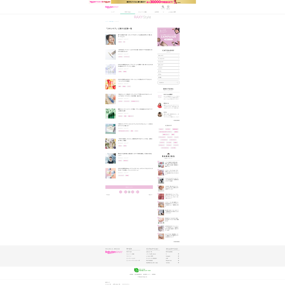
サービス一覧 (108, 284)
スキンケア (126, 39)
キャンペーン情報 (142, 12)
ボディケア (160, 65)
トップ (112, 12)
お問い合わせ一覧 (116, 284)
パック (136, 130)
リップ (176, 137)
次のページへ (129, 187)
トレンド (170, 137)
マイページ (128, 256)
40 (137, 192)
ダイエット (161, 145)
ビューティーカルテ (130, 258)
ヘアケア (160, 68)
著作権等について (146, 274)
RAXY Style (128, 12)
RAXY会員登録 (169, 251)
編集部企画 (175, 129)
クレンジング (126, 101)
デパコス (169, 145)
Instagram (168, 256)
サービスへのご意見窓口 (151, 258)
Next (150, 194)
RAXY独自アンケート (135, 101)
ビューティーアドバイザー (132, 260)
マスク (129, 86)
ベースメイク (161, 58)
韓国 (119, 86)
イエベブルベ (173, 139)
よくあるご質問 (172, 12)
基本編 (176, 131)
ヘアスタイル (164, 139)
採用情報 (153, 274)
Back (108, 194)
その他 (159, 77)
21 (125, 192)
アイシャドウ (162, 137)
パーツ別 (169, 142)
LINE (167, 258)
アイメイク (160, 61)
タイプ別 (173, 147)
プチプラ (162, 142)
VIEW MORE (176, 120)
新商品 (125, 71)
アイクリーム (126, 56)
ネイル (159, 71)
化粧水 (120, 71)
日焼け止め (126, 160)
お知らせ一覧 (149, 251)
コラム (159, 74)
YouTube (168, 262)
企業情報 (131, 274)
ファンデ (176, 145)
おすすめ (120, 56)
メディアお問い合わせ (151, 254)
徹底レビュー (131, 116)
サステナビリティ (125, 284)
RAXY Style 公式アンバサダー (124, 130)
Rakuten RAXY (112, 7)
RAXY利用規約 (149, 260)
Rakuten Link (169, 260)
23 (132, 192)
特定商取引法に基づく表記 (152, 262)
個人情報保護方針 (138, 274)
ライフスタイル (165, 147)
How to (120, 41)
